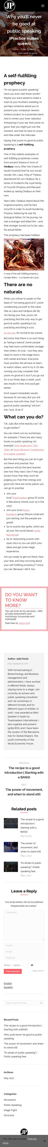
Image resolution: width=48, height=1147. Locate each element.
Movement (10, 1100)
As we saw (9, 333)
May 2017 (9, 1078)
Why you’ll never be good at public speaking (23, 1036)
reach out (24, 623)
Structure (9, 1115)
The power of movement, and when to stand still (30, 847)
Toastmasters (19, 497)
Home (15, 49)
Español (8, 987)
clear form (37, 971)
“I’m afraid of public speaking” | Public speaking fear (30, 867)
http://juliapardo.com (18, 663)
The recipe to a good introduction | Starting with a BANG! (32, 825)
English (8, 983)
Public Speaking (28, 49)
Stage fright (10, 1110)
